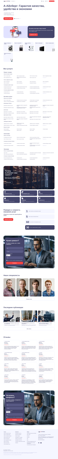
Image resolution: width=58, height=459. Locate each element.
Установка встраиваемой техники (34, 86)
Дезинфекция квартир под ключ (8, 105)
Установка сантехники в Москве (9, 141)
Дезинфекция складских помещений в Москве (48, 105)
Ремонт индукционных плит (7, 77)
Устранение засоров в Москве (47, 137)
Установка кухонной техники (47, 86)
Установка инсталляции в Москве (8, 145)
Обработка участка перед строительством (20, 123)
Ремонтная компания (18, 434)
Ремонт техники (8, 72)
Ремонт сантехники (7, 135)
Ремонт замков (32, 130)
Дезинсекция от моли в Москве (34, 111)
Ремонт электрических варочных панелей (21, 77)
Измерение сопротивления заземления (48, 152)
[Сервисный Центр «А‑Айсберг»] (6, 1)
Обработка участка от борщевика (34, 123)
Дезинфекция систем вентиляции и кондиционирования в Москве (22, 107)
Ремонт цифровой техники (8, 79)
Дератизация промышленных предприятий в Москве (47, 117)
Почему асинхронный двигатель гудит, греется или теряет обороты (45, 323)
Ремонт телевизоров (7, 81)
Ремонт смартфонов (46, 81)
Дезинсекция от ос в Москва (8, 111)
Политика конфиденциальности (31, 441)
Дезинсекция (6, 109)
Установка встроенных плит (8, 86)
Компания (16, 442)
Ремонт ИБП (5, 152)
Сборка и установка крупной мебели (9, 101)
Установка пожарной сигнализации (22, 159)
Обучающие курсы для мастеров (31, 433)
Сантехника (7, 133)
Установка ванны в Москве (7, 143)
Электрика (6, 149)
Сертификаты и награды (18, 437)
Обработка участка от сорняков (8, 123)
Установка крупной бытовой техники (22, 86)
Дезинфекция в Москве (8, 103)
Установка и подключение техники (20, 441)
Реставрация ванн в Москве (8, 137)
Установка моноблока (7, 93)
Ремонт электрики (6, 441)
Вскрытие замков (7, 127)
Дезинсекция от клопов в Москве (47, 111)
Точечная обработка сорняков (34, 125)
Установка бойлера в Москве (47, 143)
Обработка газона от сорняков (47, 123)
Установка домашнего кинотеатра (34, 93)
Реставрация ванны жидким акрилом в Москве (35, 139)
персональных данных (19, 260)
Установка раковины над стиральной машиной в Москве (35, 145)
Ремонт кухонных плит (33, 77)
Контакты (28, 437)
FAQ (27, 438)
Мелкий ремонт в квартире (33, 101)
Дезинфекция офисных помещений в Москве (22, 105)
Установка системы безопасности (8, 159)
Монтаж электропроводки (20, 152)
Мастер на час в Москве (8, 98)
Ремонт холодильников (7, 434)
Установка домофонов (7, 130)
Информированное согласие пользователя (31, 443)
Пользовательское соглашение (31, 444)
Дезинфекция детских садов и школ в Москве (35, 107)
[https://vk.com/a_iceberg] (38, 442)
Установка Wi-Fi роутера (20, 93)
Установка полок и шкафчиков (21, 101)
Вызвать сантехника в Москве (21, 137)
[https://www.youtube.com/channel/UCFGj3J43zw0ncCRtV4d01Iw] (41, 442)
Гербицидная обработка (8, 121)
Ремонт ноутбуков (19, 81)
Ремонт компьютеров (33, 81)
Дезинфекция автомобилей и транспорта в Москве (34, 105)
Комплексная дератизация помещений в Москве (35, 117)
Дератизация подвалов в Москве (8, 117)
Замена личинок (19, 130)
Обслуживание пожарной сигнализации (35, 152)
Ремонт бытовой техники (7, 433)
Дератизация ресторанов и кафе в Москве (8, 119)
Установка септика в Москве (21, 143)
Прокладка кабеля (32, 159)
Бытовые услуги (8, 96)
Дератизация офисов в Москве (21, 117)
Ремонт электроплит (6, 438)
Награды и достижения (18, 438)
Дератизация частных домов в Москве (35, 119)
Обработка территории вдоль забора (22, 125)
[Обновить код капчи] (11, 255)
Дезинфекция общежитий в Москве (9, 107)
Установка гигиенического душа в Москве (34, 143)
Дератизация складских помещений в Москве (22, 119)
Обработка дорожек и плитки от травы (9, 125)
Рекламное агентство (18, 433)
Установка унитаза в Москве (21, 145)
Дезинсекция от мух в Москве (21, 111)
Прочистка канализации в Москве (34, 137)
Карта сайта (28, 434)
